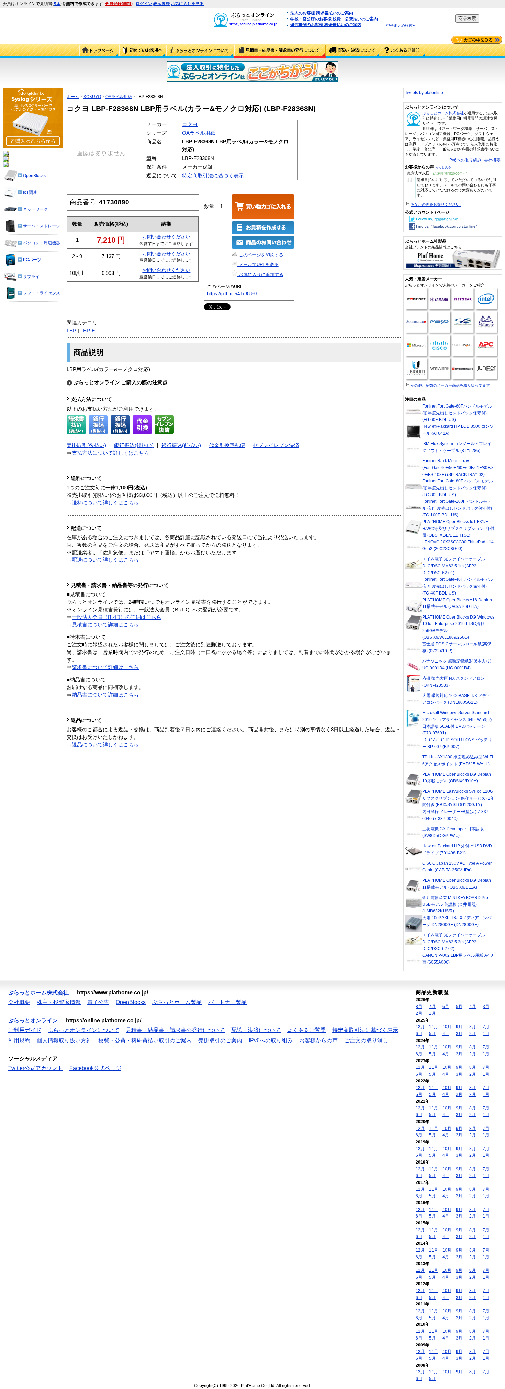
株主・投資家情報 (59, 1002)
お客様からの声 (318, 1040)
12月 (420, 1026)
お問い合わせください (166, 237)
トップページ (99, 51)
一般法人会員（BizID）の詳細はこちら (116, 617)
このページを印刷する (260, 254)
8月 (419, 1006)
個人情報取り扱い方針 (64, 1040)
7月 (432, 1006)
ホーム (73, 96)
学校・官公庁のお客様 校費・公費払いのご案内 (334, 18)
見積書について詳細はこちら (105, 624)
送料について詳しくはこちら (105, 502)
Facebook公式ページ (95, 1068)
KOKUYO (92, 96)
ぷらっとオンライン (33, 1020)
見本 (57, 4)
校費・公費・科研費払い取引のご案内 (145, 1040)
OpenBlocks (131, 1002)
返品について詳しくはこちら (105, 744)
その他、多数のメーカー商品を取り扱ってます (450, 385)
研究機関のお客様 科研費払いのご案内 (325, 24)
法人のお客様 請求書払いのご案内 (321, 13)
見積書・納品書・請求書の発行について (280, 51)
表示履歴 (161, 3)
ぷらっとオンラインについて (200, 51)
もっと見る (443, 167)
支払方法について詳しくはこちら (110, 453)
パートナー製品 (227, 1002)
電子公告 (98, 1002)
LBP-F (87, 330)
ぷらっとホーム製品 (177, 1002)
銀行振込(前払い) (181, 445)
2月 (419, 1013)
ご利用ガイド (142, 51)
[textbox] (420, 18)
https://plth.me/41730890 (232, 293)
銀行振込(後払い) (134, 445)
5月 (459, 1006)
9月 (459, 1026)
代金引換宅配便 (227, 445)
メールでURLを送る (258, 264)
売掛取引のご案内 (220, 1040)
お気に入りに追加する (260, 274)
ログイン (144, 3)
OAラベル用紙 (118, 96)
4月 (472, 1006)
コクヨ (190, 124)
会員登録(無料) (119, 3)
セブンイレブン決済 (276, 445)
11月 (433, 1026)
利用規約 (19, 1040)
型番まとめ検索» (400, 25)
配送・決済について (353, 51)
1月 (432, 1013)
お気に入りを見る (187, 3)
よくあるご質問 (403, 51)
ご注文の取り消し (366, 1040)
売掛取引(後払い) (86, 445)
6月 (445, 1006)
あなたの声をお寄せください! (436, 204)
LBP (71, 330)
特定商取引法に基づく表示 (213, 175)
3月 (486, 1006)
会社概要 (492, 160)
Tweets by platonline (424, 92)
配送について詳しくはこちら (105, 560)
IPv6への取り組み (464, 160)
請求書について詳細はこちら (105, 667)
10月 (446, 1026)
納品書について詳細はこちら (105, 695)
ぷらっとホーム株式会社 (443, 113)
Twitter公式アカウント (35, 1068)
